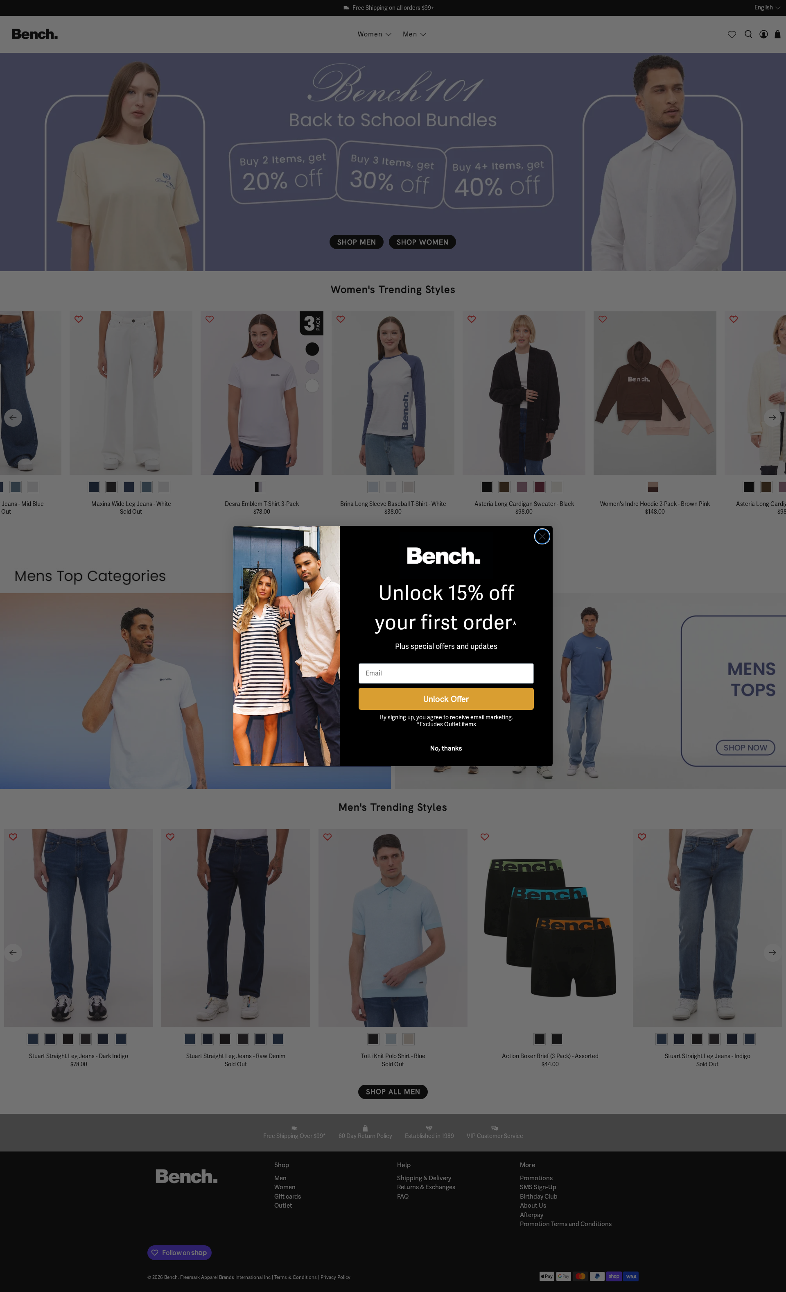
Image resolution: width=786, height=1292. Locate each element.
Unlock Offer (446, 699)
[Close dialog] (542, 536)
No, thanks (446, 748)
